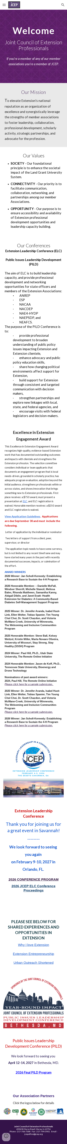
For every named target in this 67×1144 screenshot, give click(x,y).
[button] (4, 5)
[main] (33, 39)
